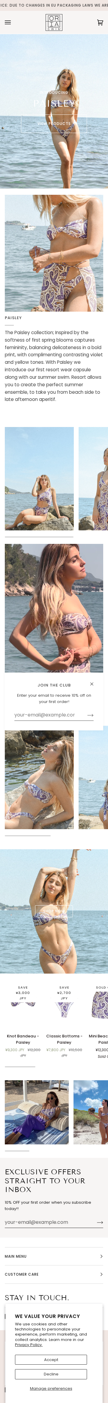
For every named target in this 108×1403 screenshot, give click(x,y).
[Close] (94, 681)
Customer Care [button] (22, 1274)
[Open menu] (14, 22)
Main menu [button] (16, 1256)
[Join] (95, 1222)
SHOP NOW (54, 911)
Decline (51, 1374)
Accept (51, 1360)
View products (54, 123)
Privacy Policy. (29, 1345)
